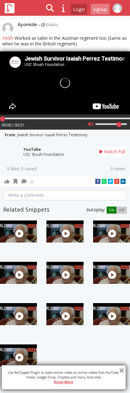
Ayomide (27, 24)
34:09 (7, 38)
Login (79, 9)
